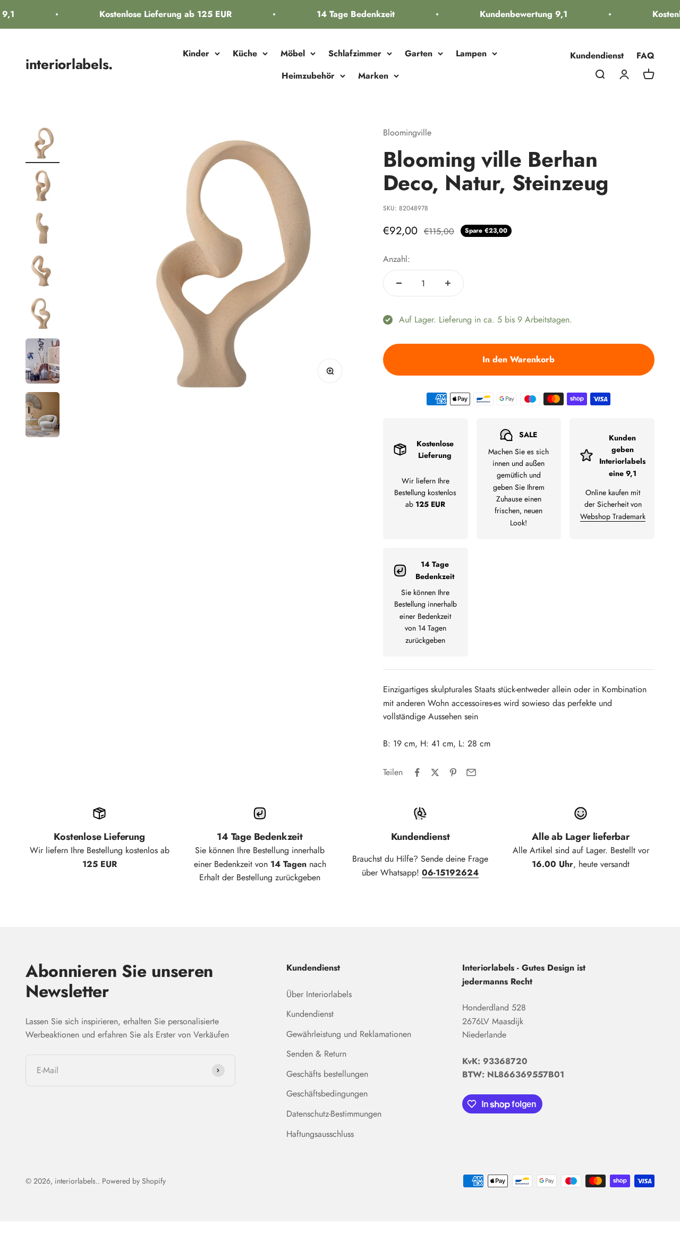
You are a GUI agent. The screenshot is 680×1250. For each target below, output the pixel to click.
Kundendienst (597, 55)
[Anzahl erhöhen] (447, 283)
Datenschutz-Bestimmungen (333, 1114)
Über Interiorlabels (319, 994)
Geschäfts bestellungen (327, 1074)
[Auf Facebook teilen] (417, 772)
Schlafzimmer (354, 53)
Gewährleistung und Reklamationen (348, 1034)
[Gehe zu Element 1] (43, 144)
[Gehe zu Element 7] (43, 416)
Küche (245, 53)
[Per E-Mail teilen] (471, 772)
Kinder (196, 53)
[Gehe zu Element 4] (43, 272)
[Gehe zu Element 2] (43, 187)
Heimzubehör (308, 76)
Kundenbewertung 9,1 (515, 14)
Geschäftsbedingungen (327, 1093)
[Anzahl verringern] (399, 283)
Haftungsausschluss (320, 1134)
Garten (418, 53)
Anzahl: (396, 259)
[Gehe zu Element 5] (43, 314)
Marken (373, 76)
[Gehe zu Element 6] (43, 362)
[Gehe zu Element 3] (43, 229)
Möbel (292, 53)
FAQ (645, 55)
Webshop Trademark (612, 516)
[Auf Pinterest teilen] (453, 772)
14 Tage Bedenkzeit (348, 14)
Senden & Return (316, 1054)
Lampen (471, 53)
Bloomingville (407, 132)
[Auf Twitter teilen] (435, 772)
